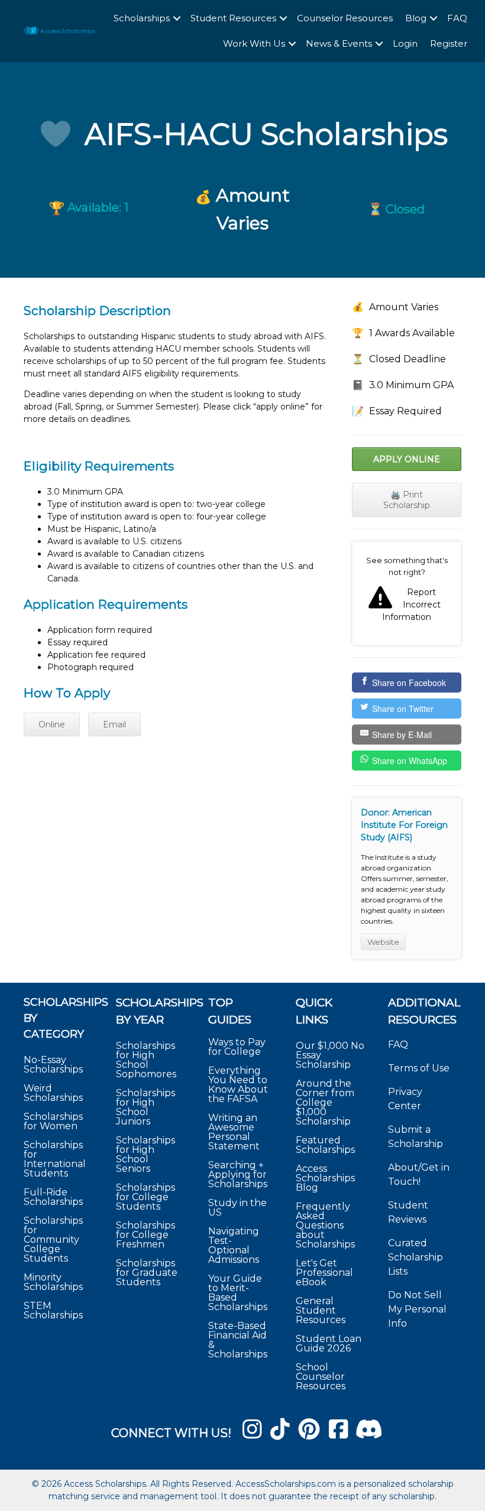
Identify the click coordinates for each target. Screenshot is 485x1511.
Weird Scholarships (53, 1093)
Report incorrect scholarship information (407, 593)
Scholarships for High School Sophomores (146, 1060)
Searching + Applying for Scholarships (237, 1174)
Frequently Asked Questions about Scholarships (325, 1225)
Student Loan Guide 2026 (328, 1343)
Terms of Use (419, 1068)
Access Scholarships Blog (325, 1178)
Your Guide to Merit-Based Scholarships (239, 1292)
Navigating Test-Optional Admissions (233, 1245)
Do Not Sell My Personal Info (417, 1309)
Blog (415, 18)
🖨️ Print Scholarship (406, 500)
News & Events (339, 43)
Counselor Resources (345, 18)
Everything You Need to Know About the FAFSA (238, 1084)
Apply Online (406, 459)
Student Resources (233, 18)
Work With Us (254, 43)
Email (114, 724)
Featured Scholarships (326, 1145)
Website (383, 942)
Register (448, 43)
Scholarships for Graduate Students (146, 1272)
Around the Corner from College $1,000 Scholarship (325, 1102)
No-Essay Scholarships (53, 1064)
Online (51, 724)
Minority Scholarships (53, 1282)
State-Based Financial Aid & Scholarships (237, 1340)
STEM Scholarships (53, 1310)
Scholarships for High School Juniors (145, 1107)
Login (405, 43)
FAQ (457, 18)
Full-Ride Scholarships (53, 1197)
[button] (177, 18)
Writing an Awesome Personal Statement (234, 1132)
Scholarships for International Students (55, 1159)
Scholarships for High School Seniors (145, 1154)
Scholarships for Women (53, 1121)
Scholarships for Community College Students (53, 1239)
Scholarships (142, 18)
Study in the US (237, 1207)
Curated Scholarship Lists (415, 1257)
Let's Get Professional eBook (324, 1272)
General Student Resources (320, 1310)
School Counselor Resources (320, 1376)
